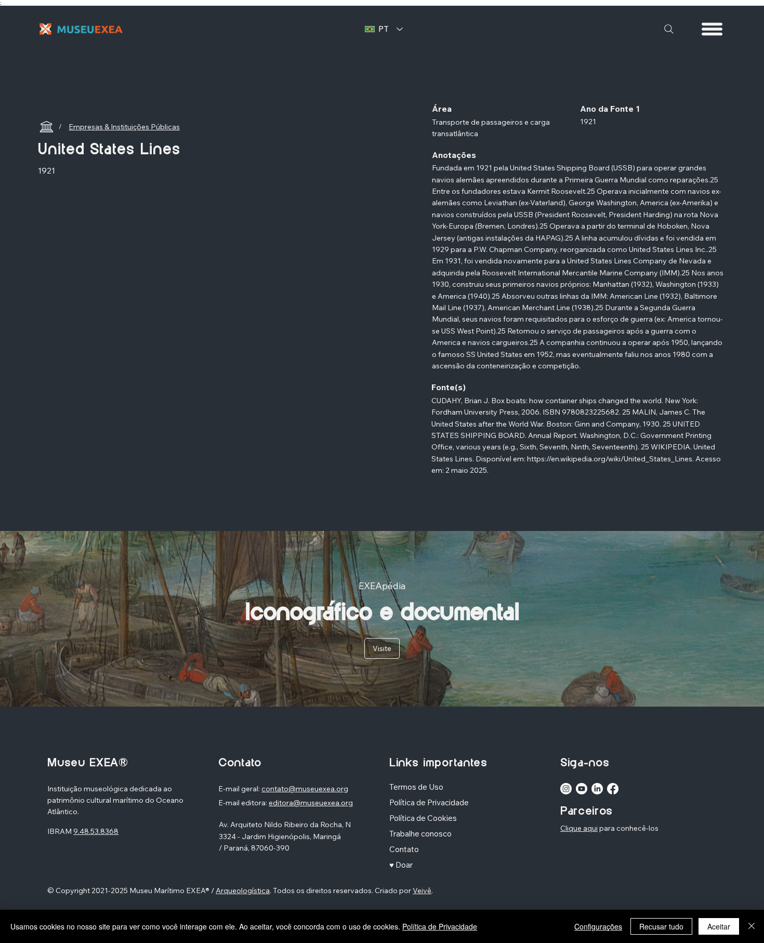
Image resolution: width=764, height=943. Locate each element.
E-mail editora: (243, 802)
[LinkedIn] (597, 788)
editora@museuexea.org (311, 802)
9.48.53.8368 (95, 831)
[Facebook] (612, 788)
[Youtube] (581, 788)
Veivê (422, 890)
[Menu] (712, 29)
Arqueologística (243, 890)
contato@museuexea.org (304, 788)
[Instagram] (566, 788)
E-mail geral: (239, 788)
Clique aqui (579, 828)
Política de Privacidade (439, 926)
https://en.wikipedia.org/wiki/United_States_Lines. (610, 458)
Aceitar (718, 926)
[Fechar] (751, 926)
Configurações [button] (598, 926)
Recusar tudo (661, 926)
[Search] (669, 29)
